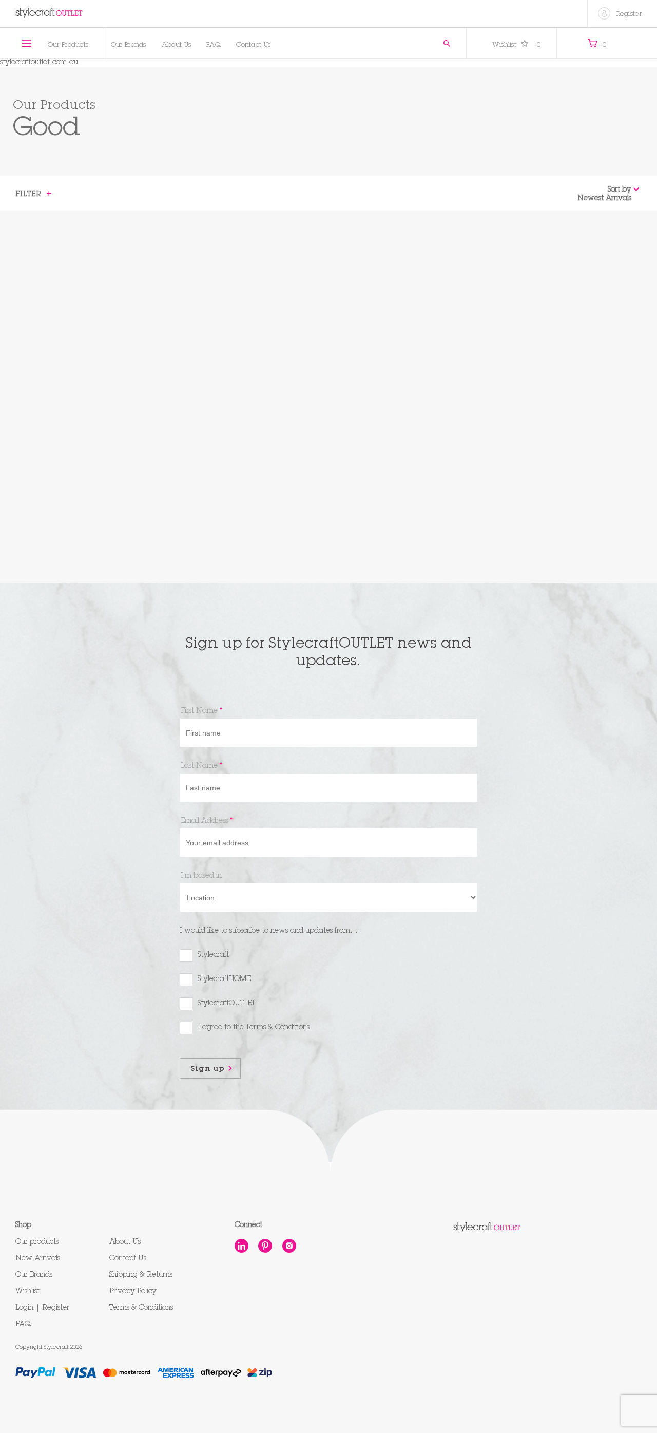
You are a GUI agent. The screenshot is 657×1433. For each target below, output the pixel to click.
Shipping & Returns (140, 1275)
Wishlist (517, 45)
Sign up (207, 1069)
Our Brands (128, 45)
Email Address (207, 821)
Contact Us (253, 45)
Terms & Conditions (141, 1308)
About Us (176, 45)
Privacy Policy (133, 1291)
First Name (201, 711)
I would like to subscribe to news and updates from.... (270, 931)
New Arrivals (37, 1258)
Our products (37, 1242)
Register (629, 14)
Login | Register (42, 1308)
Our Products (68, 45)
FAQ (213, 45)
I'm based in (201, 876)
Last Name (201, 766)
